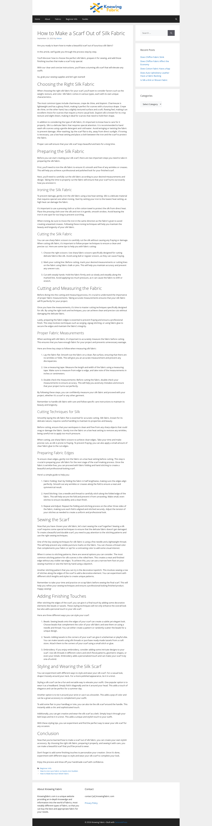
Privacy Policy (91, 803)
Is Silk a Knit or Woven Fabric (153, 80)
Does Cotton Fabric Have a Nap (155, 68)
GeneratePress (121, 822)
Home (37, 19)
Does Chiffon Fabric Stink (152, 57)
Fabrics (58, 19)
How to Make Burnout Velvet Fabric (54, 773)
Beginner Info (71, 19)
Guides (85, 19)
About (47, 19)
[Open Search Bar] (176, 19)
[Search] (171, 33)
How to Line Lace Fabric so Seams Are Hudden (59, 771)
